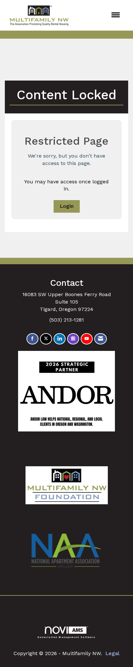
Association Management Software (66, 637)
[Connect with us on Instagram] (73, 338)
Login (67, 206)
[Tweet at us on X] (46, 338)
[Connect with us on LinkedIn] (60, 338)
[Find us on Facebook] (32, 338)
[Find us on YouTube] (87, 338)
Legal (112, 653)
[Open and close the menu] (100, 15)
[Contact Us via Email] (100, 338)
